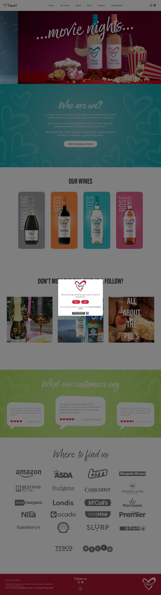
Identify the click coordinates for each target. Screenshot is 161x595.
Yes (76, 302)
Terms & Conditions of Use (89, 307)
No (85, 302)
